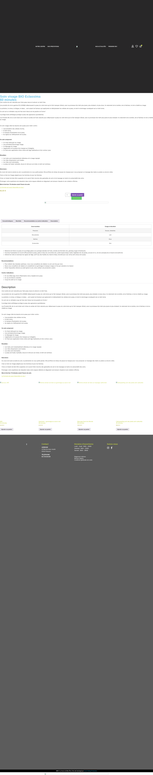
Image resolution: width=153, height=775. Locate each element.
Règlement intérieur (80, 456)
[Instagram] (108, 448)
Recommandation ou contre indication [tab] (36, 221)
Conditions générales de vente (83, 460)
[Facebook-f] (111, 448)
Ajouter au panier (77, 195)
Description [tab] (54, 221)
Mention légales (79, 458)
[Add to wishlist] (86, 195)
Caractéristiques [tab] (7, 221)
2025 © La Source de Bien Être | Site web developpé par (70, 770)
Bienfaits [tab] (18, 221)
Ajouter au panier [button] (6, 429)
